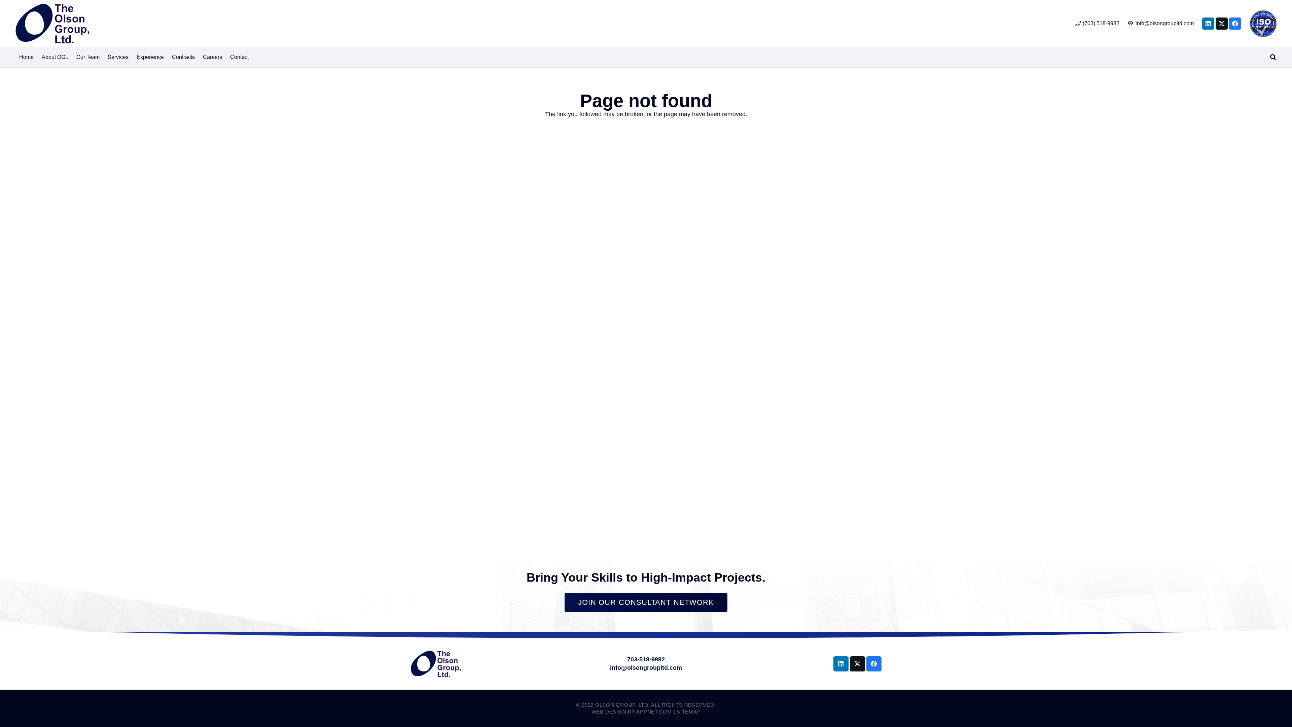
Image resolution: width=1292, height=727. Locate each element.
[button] (132, 57)
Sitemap (689, 712)
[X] (1222, 24)
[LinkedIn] (1208, 24)
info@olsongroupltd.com (646, 667)
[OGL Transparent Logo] (52, 23)
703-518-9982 (646, 659)
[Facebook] (1235, 24)
